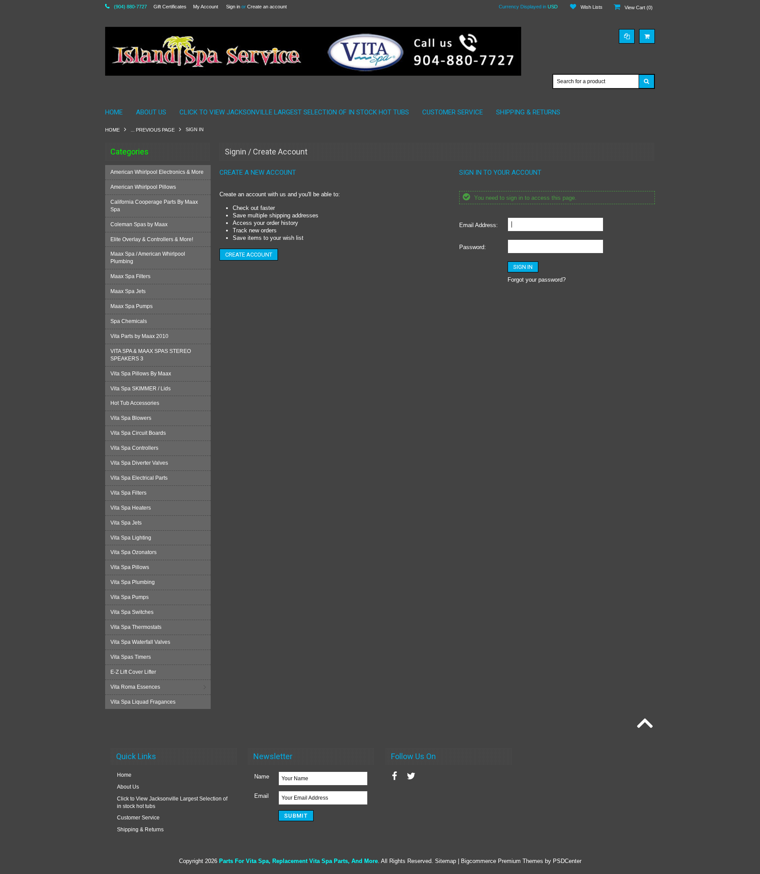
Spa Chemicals (128, 321)
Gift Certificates (169, 6)
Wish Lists (592, 7)
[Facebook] (394, 776)
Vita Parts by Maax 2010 (139, 336)
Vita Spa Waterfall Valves (140, 642)
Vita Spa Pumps (129, 597)
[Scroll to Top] (644, 724)
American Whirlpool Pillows (143, 187)
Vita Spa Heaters (130, 508)
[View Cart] (647, 36)
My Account (205, 6)
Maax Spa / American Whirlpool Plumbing (147, 257)
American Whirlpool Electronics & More (157, 172)
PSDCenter (567, 861)
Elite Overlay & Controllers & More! (151, 239)
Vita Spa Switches (131, 612)
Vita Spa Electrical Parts (139, 478)
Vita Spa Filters (128, 493)
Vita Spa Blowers (130, 418)
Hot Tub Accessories (134, 403)
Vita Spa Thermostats (135, 627)
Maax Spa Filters (130, 276)
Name (261, 776)
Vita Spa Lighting (130, 538)
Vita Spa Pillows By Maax (140, 374)
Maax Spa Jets (128, 291)
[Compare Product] (627, 36)
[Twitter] (411, 776)
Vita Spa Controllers (134, 448)
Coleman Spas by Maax (139, 224)
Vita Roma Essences (135, 687)
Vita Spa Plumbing (132, 582)
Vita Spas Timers (130, 657)
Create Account (248, 254)
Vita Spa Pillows (129, 567)
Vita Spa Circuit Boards (138, 433)
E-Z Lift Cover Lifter (133, 672)
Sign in (233, 6)
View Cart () (639, 7)
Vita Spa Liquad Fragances (142, 702)
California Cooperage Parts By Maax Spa (154, 206)
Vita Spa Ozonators (133, 552)
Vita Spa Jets (126, 523)
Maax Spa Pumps (131, 306)
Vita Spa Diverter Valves (139, 463)
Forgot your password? (537, 279)
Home (112, 129)
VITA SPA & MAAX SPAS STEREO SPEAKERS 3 (150, 355)
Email (261, 796)
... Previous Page (153, 129)
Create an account (267, 6)
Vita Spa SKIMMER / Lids (140, 389)
